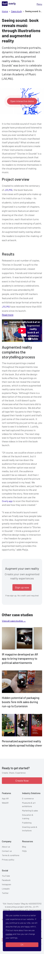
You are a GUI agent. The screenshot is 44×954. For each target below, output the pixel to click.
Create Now (22, 780)
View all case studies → (14, 620)
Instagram (6, 884)
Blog (24, 846)
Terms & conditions (10, 855)
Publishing (26, 822)
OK (22, 944)
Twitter (5, 893)
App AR (5, 798)
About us (6, 846)
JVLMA (8, 189)
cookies (9, 934)
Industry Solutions (31, 793)
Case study (16, 11)
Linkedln (6, 888)
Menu (39, 4)
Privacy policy (8, 859)
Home (5, 11)
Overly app (7, 501)
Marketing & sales (30, 810)
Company (6, 841)
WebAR (5, 802)
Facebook (6, 880)
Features (6, 793)
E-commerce (28, 798)
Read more (7, 314)
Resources (27, 841)
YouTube (6, 875)
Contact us (7, 851)
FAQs (24, 851)
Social (5, 870)
